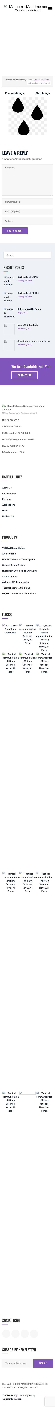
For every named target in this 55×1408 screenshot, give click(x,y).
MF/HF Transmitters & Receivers (19, 593)
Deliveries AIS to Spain (29, 309)
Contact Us (8, 516)
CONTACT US (24, 375)
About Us (7, 487)
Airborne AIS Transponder (15, 582)
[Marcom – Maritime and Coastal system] (27, 7)
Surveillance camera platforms (33, 341)
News (5, 510)
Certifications (9, 493)
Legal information (12, 1399)
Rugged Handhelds (41, 80)
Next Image (43, 93)
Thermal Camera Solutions (16, 588)
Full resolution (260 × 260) (39, 83)
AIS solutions (9, 553)
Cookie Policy (10, 1395)
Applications (8, 505)
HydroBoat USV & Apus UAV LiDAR (20, 571)
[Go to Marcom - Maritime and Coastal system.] (3, 54)
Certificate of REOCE (28, 293)
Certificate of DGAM (27, 277)
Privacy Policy (27, 1395)
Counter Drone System (14, 565)
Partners (6, 499)
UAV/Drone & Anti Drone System (18, 559)
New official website (27, 325)
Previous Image (14, 93)
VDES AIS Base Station (13, 548)
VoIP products (9, 576)
